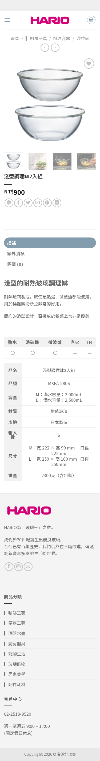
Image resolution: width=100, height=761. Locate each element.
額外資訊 (16, 253)
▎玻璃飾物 (14, 664)
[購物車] (91, 20)
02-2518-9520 (17, 714)
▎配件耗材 (14, 684)
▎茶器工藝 (14, 623)
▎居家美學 (14, 674)
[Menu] (7, 19)
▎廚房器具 (36, 38)
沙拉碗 (83, 38)
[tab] (50, 242)
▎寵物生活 (14, 653)
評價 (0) (15, 264)
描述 (11, 243)
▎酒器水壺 (14, 633)
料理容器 (61, 38)
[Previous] (12, 103)
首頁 (15, 38)
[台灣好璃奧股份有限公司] (50, 19)
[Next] (87, 103)
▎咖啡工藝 (14, 612)
